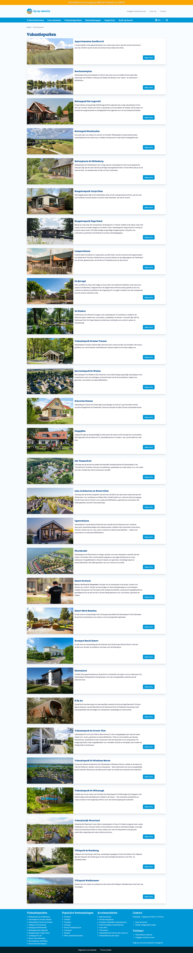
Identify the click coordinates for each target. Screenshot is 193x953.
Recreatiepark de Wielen (38, 941)
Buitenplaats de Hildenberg (39, 917)
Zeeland (67, 933)
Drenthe (67, 919)
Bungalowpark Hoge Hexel (39, 933)
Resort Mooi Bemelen (37, 938)
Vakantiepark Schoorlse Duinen (40, 922)
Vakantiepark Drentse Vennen (40, 919)
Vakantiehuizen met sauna (109, 935)
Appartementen (105, 917)
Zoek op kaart (126, 20)
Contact (163, 11)
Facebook (149, 943)
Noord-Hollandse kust (72, 927)
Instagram (159, 943)
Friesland (67, 922)
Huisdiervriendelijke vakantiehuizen (113, 922)
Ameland (67, 917)
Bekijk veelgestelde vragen (145, 925)
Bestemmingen (93, 20)
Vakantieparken (73, 20)
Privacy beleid (105, 950)
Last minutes (54, 20)
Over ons (152, 11)
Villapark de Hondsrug (37, 925)
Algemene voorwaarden (87, 950)
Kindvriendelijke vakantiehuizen (111, 925)
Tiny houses (103, 930)
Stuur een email (141, 922)
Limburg (67, 925)
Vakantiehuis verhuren (143, 935)
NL (159, 20)
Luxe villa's (103, 927)
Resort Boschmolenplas (38, 943)
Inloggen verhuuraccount (136, 11)
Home (29, 27)
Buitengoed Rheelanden (38, 927)
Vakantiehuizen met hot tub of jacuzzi (113, 933)
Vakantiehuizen (35, 20)
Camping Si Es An (35, 935)
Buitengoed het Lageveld (38, 930)
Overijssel (68, 930)
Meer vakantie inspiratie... (74, 935)
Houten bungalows (106, 919)
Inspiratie (109, 20)
